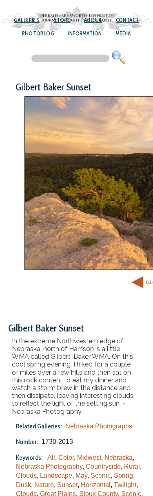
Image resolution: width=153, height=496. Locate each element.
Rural (132, 466)
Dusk (23, 484)
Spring (123, 475)
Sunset (67, 484)
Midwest (89, 457)
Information (85, 33)
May (81, 475)
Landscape (56, 475)
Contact (127, 20)
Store (61, 20)
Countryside (103, 466)
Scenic (101, 475)
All (51, 457)
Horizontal (96, 484)
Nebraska (118, 457)
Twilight (125, 484)
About (93, 20)
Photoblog (38, 33)
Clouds (26, 475)
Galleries (27, 20)
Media (123, 33)
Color (66, 457)
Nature (44, 484)
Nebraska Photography (49, 466)
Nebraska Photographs (98, 426)
